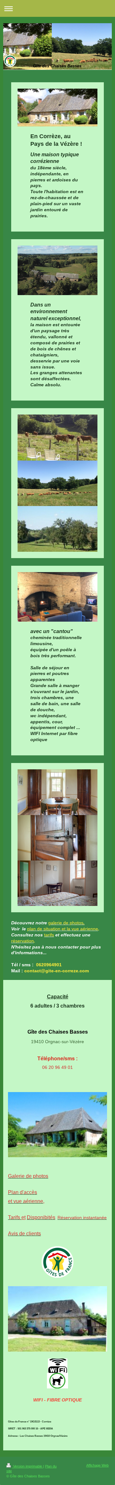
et (23, 1217)
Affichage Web (97, 1465)
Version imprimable (27, 1466)
